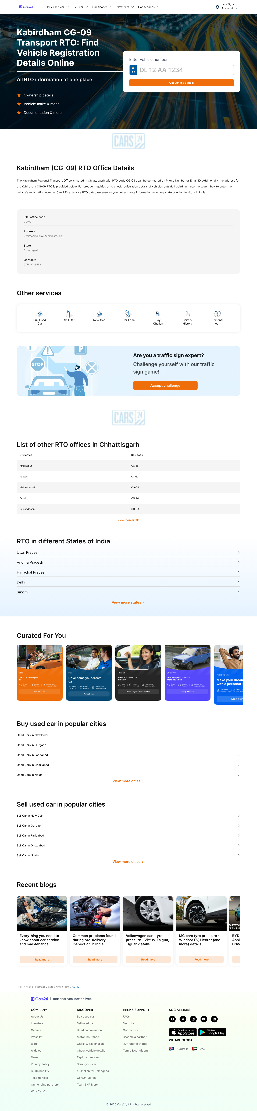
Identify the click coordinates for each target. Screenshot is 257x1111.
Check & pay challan (90, 1043)
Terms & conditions (136, 1050)
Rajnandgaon (27, 508)
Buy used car (85, 1016)
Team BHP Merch (88, 1084)
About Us (37, 1016)
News (34, 1057)
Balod (23, 498)
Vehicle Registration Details (39, 986)
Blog (34, 1043)
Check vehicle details (91, 1050)
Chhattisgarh (62, 986)
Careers (36, 1030)
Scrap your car (86, 1064)
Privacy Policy (40, 1064)
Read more (42, 959)
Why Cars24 (39, 1091)
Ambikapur (26, 465)
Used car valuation (89, 1030)
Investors (37, 1023)
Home (20, 986)
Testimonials (39, 1077)
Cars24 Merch (86, 1077)
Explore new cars (88, 1057)
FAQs (126, 1016)
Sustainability (40, 1071)
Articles (36, 1050)
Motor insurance (88, 1037)
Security (128, 1023)
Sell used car (85, 1023)
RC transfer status (135, 1043)
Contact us (130, 1030)
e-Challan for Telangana (93, 1071)
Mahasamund (27, 487)
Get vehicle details (181, 82)
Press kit (36, 1037)
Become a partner (135, 1037)
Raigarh (24, 476)
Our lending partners (45, 1084)
